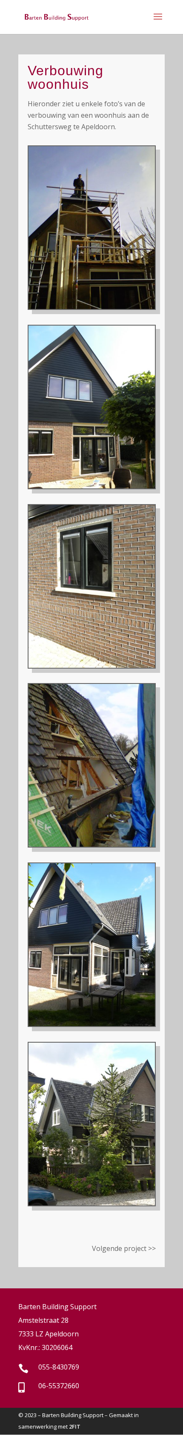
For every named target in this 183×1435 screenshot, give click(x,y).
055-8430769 (58, 1367)
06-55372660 (58, 1385)
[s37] (92, 665)
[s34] (92, 844)
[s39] (92, 1203)
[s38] (92, 486)
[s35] (92, 306)
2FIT (74, 1426)
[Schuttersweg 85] (92, 1023)
